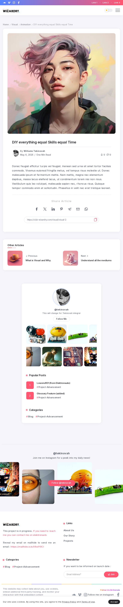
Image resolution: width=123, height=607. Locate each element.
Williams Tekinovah (34, 151)
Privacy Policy (69, 602)
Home (6, 24)
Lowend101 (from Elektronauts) (53, 383)
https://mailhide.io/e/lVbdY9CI (27, 546)
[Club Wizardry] (11, 10)
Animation (26, 24)
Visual (15, 24)
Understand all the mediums (96, 260)
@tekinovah (61, 309)
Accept (114, 602)
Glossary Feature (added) (51, 393)
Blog (30, 416)
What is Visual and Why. (38, 260)
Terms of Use (88, 602)
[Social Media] (4, 2)
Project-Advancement (50, 416)
